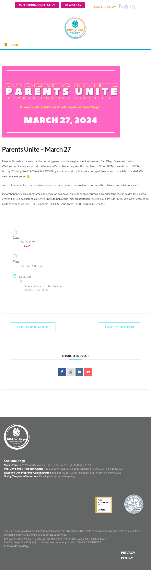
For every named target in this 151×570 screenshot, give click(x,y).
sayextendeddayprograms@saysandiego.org (96, 472)
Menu (14, 44)
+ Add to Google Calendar (33, 326)
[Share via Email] (88, 372)
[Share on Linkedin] (79, 372)
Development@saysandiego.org (57, 476)
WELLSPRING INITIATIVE (37, 5)
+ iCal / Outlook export (119, 326)
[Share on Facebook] (62, 372)
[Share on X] (71, 372)
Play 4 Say (73, 5)
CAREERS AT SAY (105, 6)
